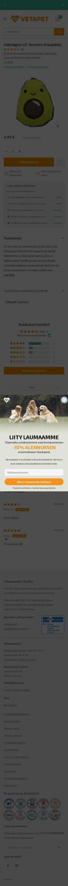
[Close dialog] (64, 400)
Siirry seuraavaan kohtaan (34, 482)
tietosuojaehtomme (47, 488)
